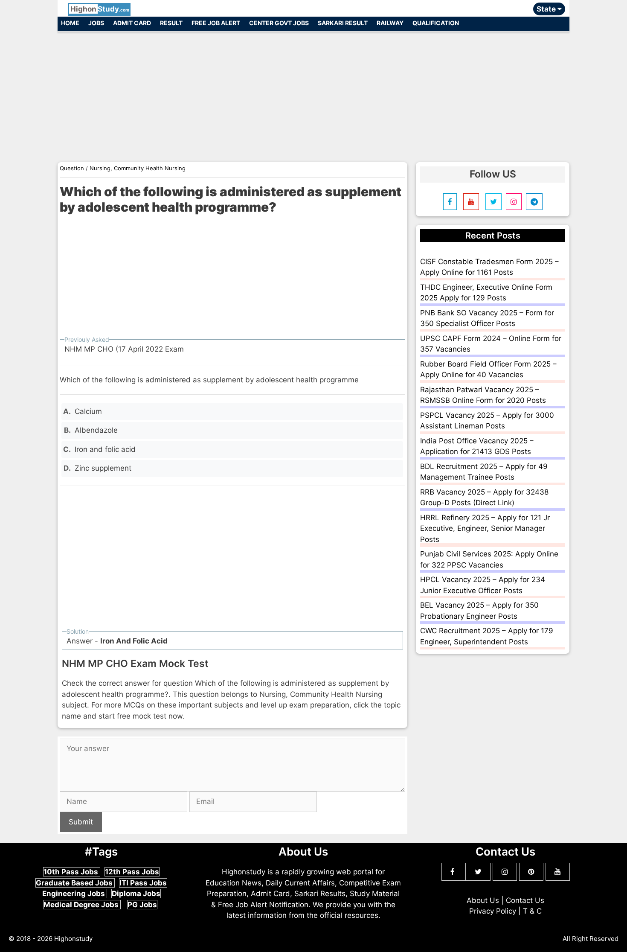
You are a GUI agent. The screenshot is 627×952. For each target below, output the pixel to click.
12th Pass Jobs (132, 872)
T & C (532, 911)
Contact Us (525, 900)
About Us (483, 900)
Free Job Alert (216, 22)
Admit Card (132, 22)
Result (171, 22)
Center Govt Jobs (279, 22)
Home (70, 22)
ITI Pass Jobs (143, 883)
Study (99, 9)
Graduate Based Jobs (75, 883)
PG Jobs (142, 904)
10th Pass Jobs (72, 872)
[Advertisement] (313, 93)
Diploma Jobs (136, 893)
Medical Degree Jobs (82, 904)
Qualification (435, 22)
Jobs (96, 22)
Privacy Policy (492, 911)
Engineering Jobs (74, 893)
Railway (390, 22)
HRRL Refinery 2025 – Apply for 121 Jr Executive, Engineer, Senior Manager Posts (485, 528)
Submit (81, 822)
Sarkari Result (343, 22)
